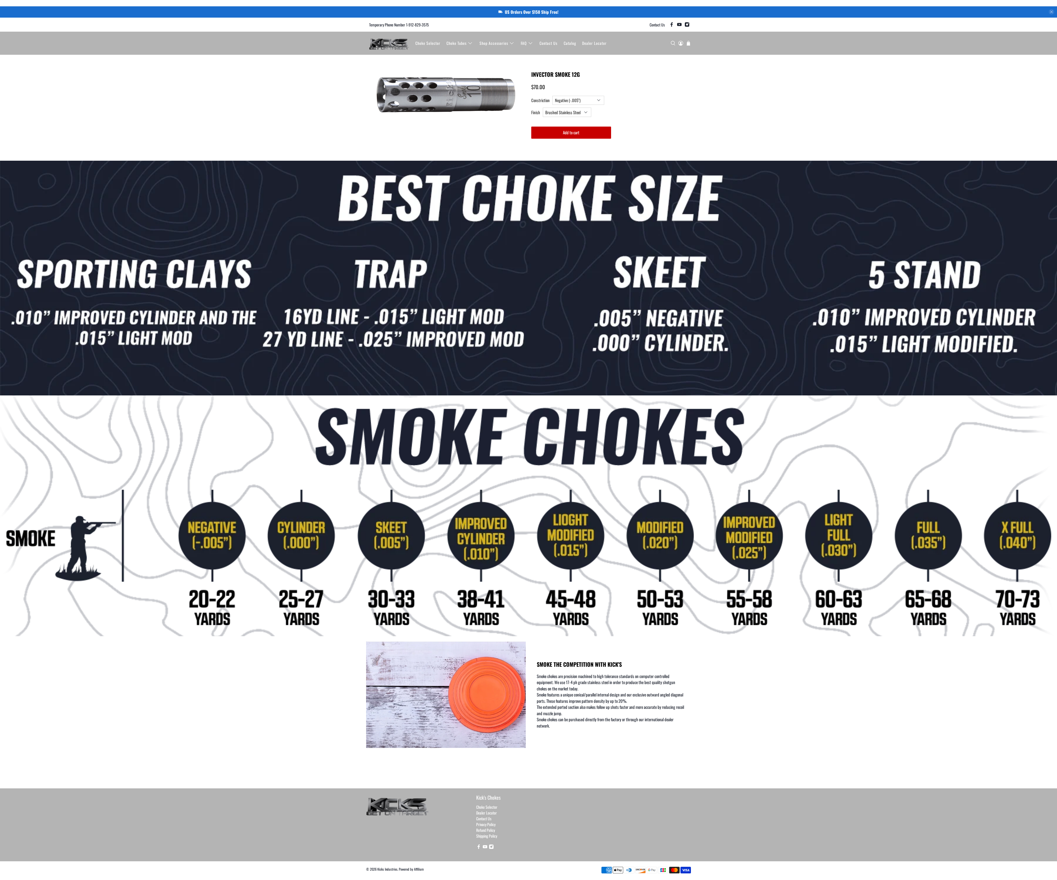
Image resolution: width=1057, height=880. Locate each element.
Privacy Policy (485, 824)
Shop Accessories (494, 43)
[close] (1051, 12)
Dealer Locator (594, 43)
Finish (535, 112)
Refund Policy (485, 830)
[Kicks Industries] (389, 43)
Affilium (419, 869)
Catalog (570, 43)
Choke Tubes (456, 43)
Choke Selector (427, 43)
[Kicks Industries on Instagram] (687, 24)
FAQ (524, 43)
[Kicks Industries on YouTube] (679, 24)
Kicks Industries (387, 869)
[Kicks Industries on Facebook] (671, 24)
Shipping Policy (486, 836)
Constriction (540, 100)
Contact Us (657, 25)
